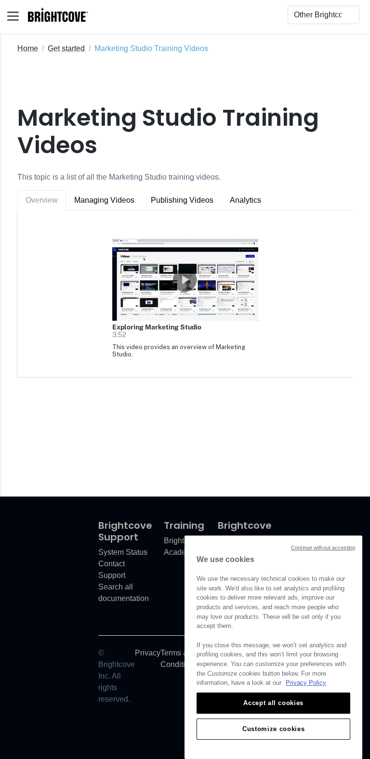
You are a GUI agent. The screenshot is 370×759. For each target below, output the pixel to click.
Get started (66, 48)
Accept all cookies (273, 703)
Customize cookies (273, 729)
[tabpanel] (185, 294)
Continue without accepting (323, 547)
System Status (122, 552)
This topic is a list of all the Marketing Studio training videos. (119, 177)
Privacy (147, 653)
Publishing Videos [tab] (182, 200)
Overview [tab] (42, 200)
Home (27, 48)
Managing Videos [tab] (104, 200)
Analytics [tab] (245, 200)
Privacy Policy (306, 682)
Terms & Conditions (179, 658)
